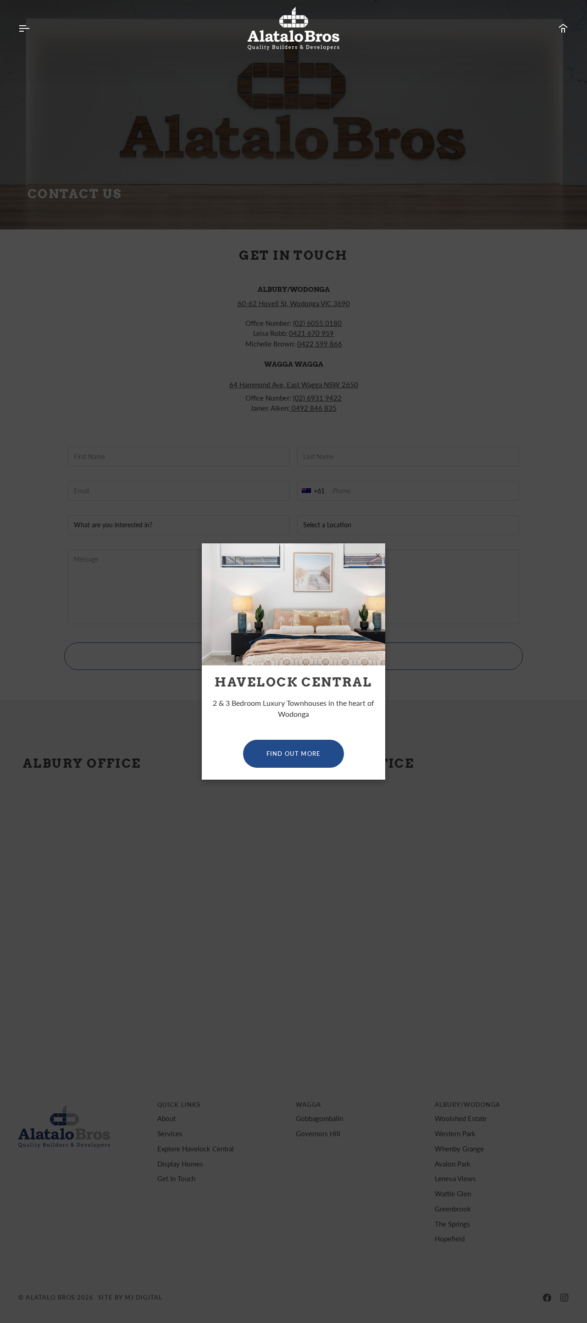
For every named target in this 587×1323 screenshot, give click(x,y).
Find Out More (293, 753)
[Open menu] (32, 28)
